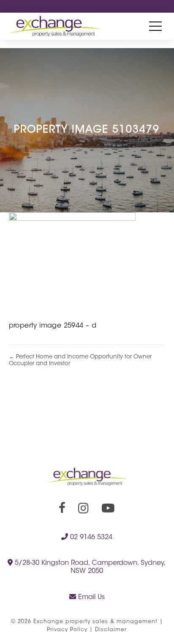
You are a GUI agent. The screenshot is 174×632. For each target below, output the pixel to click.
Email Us (90, 597)
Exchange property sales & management (95, 621)
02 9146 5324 (90, 537)
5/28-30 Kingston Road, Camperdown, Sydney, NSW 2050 (89, 567)
